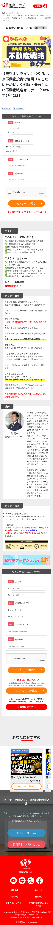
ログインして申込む (26, 690)
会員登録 (37, 6)
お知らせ (38, 890)
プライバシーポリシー (14, 903)
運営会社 (14, 890)
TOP (3, 13)
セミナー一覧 (13, 13)
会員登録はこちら (26, 706)
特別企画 (7, 108)
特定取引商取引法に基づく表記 (38, 904)
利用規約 (38, 896)
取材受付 (14, 896)
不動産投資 (19, 108)
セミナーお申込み (26, 832)
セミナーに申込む (26, 203)
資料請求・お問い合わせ (26, 844)
